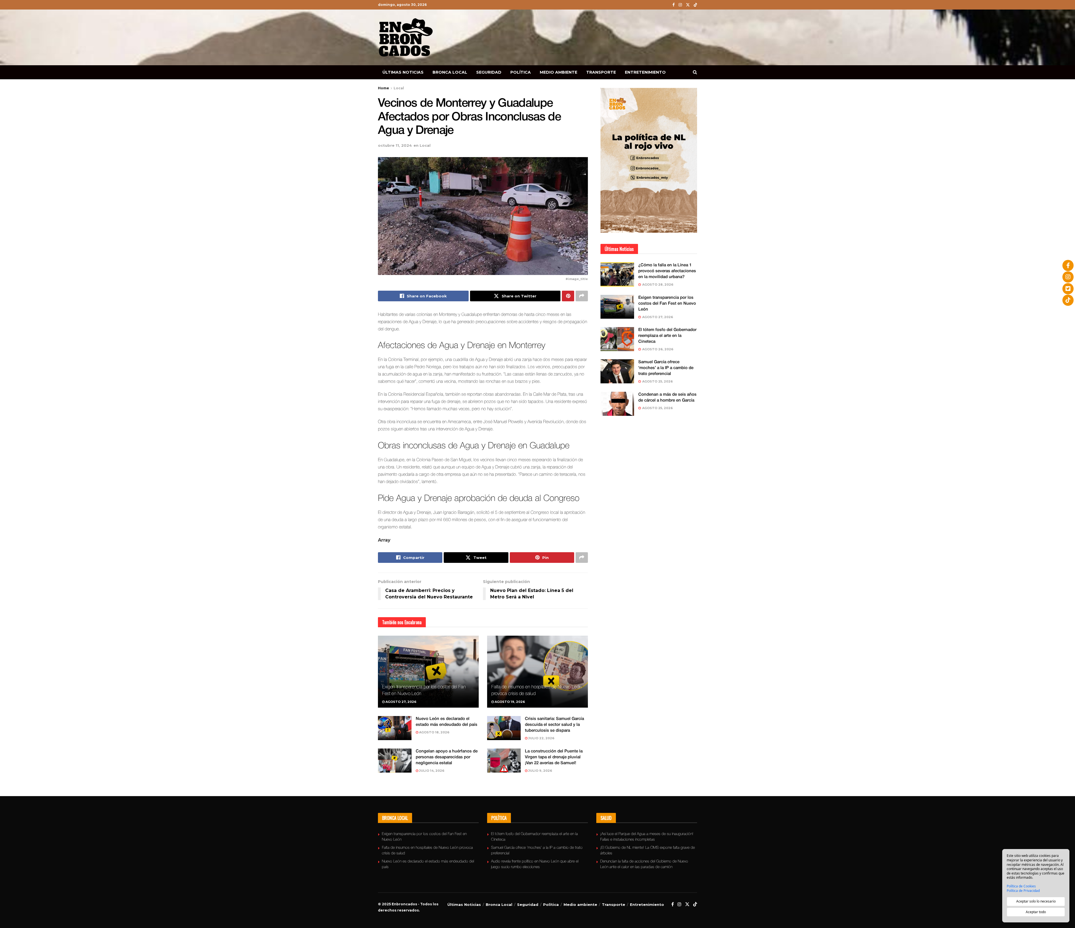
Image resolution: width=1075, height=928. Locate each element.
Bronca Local (450, 72)
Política (520, 72)
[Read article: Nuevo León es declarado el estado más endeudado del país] (395, 728)
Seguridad (488, 72)
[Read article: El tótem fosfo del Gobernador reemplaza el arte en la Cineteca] (617, 339)
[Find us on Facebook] (673, 5)
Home (383, 88)
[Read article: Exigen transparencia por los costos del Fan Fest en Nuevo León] (428, 672)
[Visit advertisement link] (648, 160)
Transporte (601, 72)
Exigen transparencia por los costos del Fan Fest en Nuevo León (667, 303)
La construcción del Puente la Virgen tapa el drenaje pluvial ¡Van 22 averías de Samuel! (554, 757)
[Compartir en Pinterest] (568, 296)
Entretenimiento (645, 72)
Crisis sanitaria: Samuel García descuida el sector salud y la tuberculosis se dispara (554, 725)
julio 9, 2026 (539, 771)
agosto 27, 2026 (400, 702)
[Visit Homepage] (406, 37)
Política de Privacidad (1023, 891)
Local (399, 88)
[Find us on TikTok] (695, 5)
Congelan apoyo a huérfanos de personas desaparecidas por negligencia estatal (447, 757)
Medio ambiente (558, 72)
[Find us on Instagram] (680, 5)
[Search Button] (695, 72)
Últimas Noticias (403, 72)
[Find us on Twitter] (688, 5)
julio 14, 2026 (431, 771)
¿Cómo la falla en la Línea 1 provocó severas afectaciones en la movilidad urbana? (667, 271)
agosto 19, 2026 (509, 702)
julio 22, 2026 (540, 738)
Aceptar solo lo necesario (1036, 901)
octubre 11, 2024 (395, 145)
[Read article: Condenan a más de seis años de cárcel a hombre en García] (617, 404)
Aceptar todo (1036, 912)
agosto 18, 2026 (433, 732)
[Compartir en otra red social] (582, 296)
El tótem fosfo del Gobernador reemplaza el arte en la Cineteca (667, 336)
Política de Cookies (1021, 886)
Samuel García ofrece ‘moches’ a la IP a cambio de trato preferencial (665, 368)
